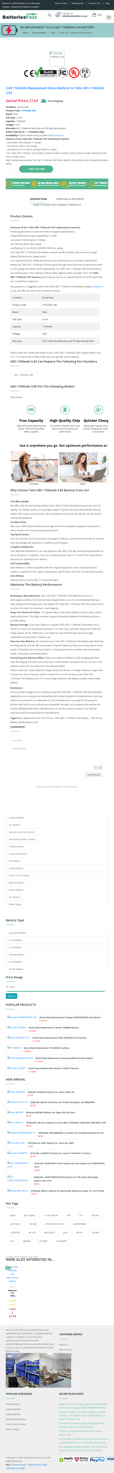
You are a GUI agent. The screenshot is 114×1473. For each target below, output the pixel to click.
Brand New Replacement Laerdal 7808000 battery (54, 1027)
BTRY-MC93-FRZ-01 (54, 1224)
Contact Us (97, 286)
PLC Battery (14, 897)
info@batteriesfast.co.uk (74, 16)
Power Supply (12, 1429)
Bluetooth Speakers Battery (22, 839)
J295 (65, 1232)
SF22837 (43, 1241)
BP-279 (32, 1232)
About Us (63, 1344)
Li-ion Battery (15, 940)
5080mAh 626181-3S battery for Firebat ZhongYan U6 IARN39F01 (62, 1102)
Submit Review (94, 774)
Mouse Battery (16, 890)
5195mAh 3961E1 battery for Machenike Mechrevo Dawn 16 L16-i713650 (67, 1190)
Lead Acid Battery (17, 932)
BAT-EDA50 (29, 1215)
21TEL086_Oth (29, 110)
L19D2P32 (15, 1232)
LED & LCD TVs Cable (19, 875)
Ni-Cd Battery (15, 961)
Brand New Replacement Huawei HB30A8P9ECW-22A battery (70, 1017)
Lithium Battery (16, 954)
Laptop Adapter (16, 817)
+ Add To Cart (36, 169)
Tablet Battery (13, 1404)
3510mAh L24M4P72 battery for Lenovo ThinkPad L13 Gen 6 (60, 1153)
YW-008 (33, 1224)
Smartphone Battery (16, 1419)
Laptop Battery (16, 868)
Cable (12, 1215)
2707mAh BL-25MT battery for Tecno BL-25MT (51, 1143)
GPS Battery (14, 861)
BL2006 (95, 1232)
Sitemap (63, 1369)
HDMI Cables (15, 904)
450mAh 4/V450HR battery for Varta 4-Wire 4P (51, 1092)
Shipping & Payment (70, 199)
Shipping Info (66, 1354)
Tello (53, 32)
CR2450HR (61, 1241)
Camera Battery (16, 846)
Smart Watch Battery (16, 1424)
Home (25, 32)
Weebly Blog (19, 1464)
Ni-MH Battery (16, 969)
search (11, 996)
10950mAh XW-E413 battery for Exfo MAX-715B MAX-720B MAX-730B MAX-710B (66, 1122)
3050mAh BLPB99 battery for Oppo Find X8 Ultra (50, 1112)
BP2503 (95, 1215)
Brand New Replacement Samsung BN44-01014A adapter (64, 1058)
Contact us (58, 135)
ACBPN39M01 (80, 1224)
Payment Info (65, 1359)
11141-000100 (51, 1215)
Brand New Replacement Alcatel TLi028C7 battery (54, 1068)
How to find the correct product (57, 204)
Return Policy (65, 1349)
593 (68, 1215)
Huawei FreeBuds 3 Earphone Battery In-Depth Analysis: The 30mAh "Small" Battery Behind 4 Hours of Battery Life (82, 1415)
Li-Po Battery (15, 947)
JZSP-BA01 (15, 1224)
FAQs (61, 1364)
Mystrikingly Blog (37, 1464)
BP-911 (79, 1232)
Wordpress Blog (16, 1468)
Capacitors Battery (18, 853)
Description (38, 199)
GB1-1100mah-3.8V (23, 374)
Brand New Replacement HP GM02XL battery (46, 1048)
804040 (26, 1241)
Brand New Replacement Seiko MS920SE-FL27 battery (60, 1037)
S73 (81, 1215)
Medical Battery (16, 882)
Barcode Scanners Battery (22, 832)
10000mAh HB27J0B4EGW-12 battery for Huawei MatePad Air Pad (71, 1132)
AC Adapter (14, 824)
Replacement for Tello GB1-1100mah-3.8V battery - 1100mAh (12, 1293)
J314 (12, 1241)
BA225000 (49, 1232)
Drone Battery (39, 32)
